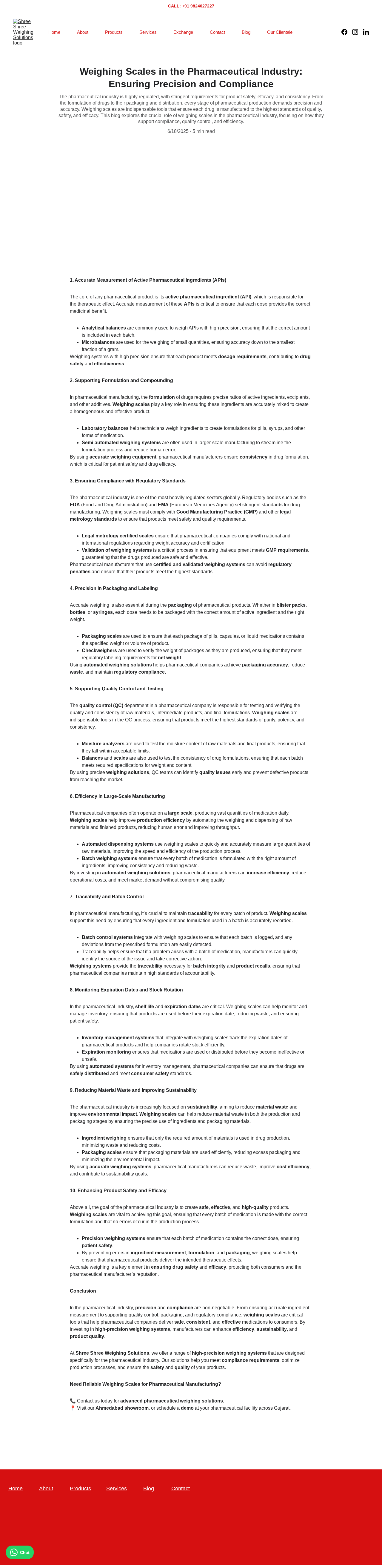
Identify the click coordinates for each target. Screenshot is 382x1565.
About (82, 32)
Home (54, 32)
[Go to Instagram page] (357, 32)
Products (114, 32)
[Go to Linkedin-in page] (366, 32)
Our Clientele (279, 32)
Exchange (183, 32)
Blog (246, 32)
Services (148, 32)
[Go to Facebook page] (346, 32)
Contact (217, 32)
